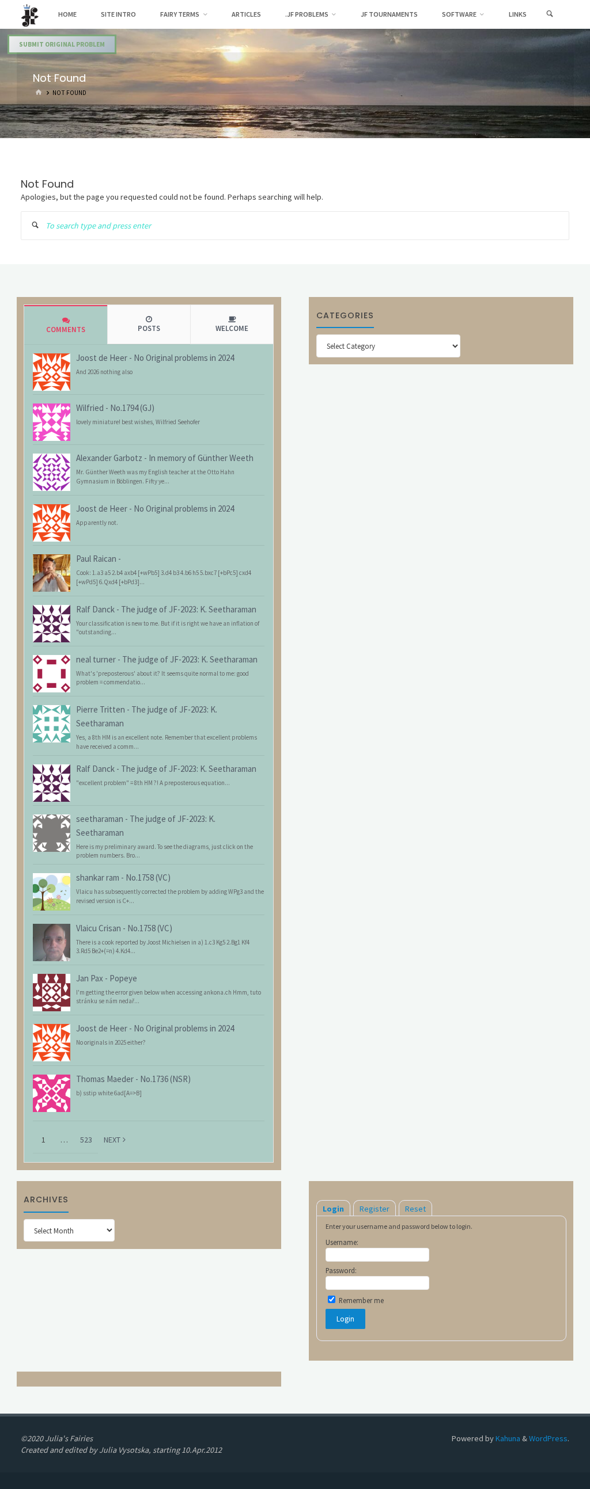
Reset (415, 1209)
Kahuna (507, 1438)
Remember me (360, 1300)
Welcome (231, 328)
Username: (342, 1242)
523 (86, 1139)
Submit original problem (62, 44)
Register (374, 1209)
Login (333, 1209)
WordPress (548, 1438)
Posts (149, 328)
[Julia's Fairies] (30, 14)
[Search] (550, 14)
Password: (341, 1270)
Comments (65, 329)
